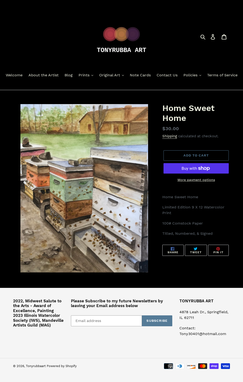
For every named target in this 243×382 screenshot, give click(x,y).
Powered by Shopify (62, 366)
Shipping (169, 136)
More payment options (196, 180)
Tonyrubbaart (36, 366)
